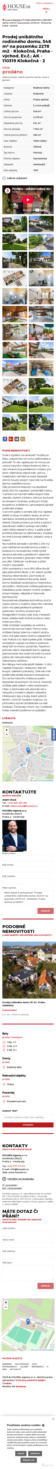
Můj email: (8, 864)
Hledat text (10, 1111)
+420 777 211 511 (16, 1166)
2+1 (15, 1046)
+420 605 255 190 (17, 803)
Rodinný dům (14, 1067)
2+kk (9, 1046)
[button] (28, 750)
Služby (24, 1367)
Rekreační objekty (14, 1075)
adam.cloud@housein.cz (24, 806)
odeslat (45, 1286)
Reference (38, 1367)
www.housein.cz (17, 1172)
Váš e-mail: (8, 1239)
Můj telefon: (9, 876)
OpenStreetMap (47, 780)
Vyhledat (28, 1125)
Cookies (7, 1383)
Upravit (21, 1453)
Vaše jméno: (9, 1228)
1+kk (9, 1042)
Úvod (7, 20)
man (21, 1386)
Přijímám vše (29, 1460)
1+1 (14, 1042)
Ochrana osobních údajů (30, 1380)
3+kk (9, 1050)
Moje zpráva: (9, 887)
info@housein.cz (19, 1169)
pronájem (17, 1037)
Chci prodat (22, 1364)
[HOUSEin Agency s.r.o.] (16, 7)
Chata (10, 1084)
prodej (6, 1037)
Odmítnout (35, 1453)
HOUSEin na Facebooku (20, 1179)
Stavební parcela (16, 1101)
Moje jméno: (9, 853)
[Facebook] (53, 734)
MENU (46, 8)
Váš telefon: (9, 1251)
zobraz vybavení (17, 178)
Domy (6, 1058)
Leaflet (35, 780)
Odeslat (45, 911)
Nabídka (16, 20)
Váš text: (7, 1262)
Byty (5, 1033)
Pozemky (8, 1092)
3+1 (14, 1050)
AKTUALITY (15, 1369)
